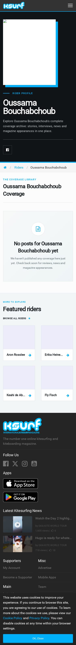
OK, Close (38, 638)
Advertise (44, 568)
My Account (11, 568)
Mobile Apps (47, 577)
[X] (15, 465)
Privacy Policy (39, 618)
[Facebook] (7, 149)
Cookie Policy (12, 618)
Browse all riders (15, 318)
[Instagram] (25, 465)
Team (42, 587)
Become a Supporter (17, 577)
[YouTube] (34, 465)
